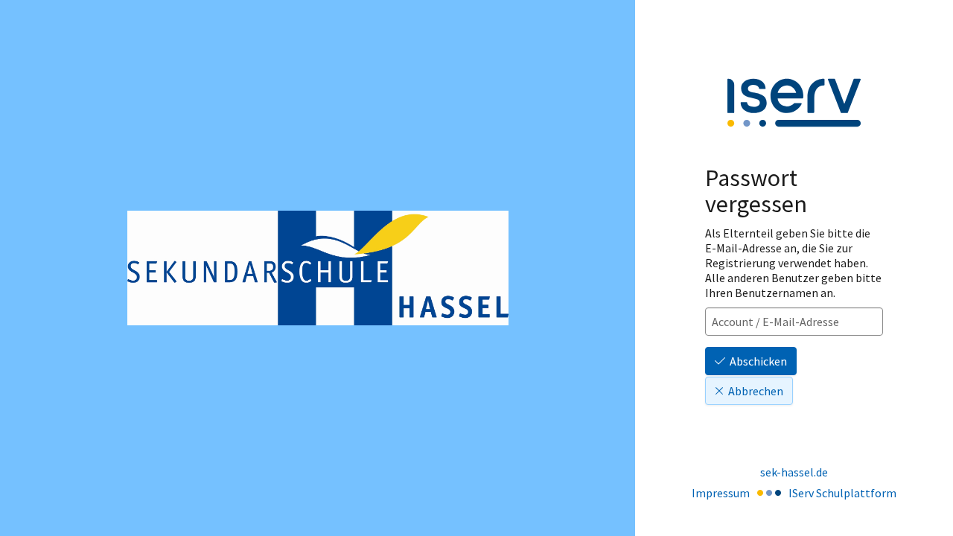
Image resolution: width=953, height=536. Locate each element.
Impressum (721, 492)
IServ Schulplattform (842, 492)
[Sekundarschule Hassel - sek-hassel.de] (318, 268)
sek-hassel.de (794, 472)
